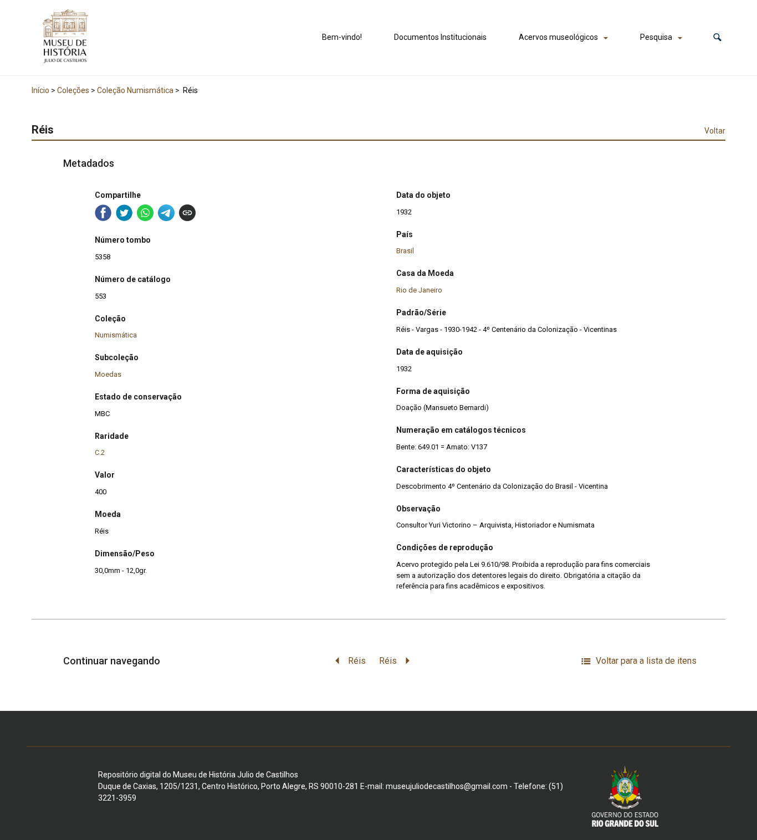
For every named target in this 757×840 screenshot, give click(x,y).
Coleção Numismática (135, 90)
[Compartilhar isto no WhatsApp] (145, 212)
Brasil (405, 251)
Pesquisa (656, 37)
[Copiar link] (187, 212)
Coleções (73, 90)
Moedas (108, 374)
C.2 (100, 452)
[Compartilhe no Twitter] (124, 212)
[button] (717, 37)
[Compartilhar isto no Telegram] (166, 212)
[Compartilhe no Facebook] (103, 212)
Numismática (116, 335)
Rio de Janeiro (419, 290)
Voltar (714, 130)
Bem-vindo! (342, 37)
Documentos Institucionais (440, 37)
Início (40, 90)
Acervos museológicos (558, 37)
